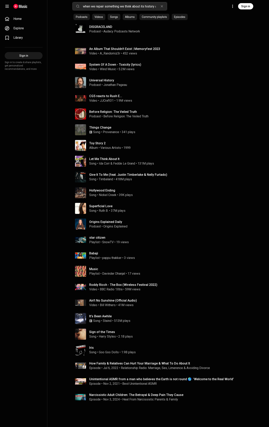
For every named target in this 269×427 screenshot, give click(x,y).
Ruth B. (103, 211)
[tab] (81, 17)
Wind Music (108, 69)
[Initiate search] (78, 6)
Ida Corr (104, 163)
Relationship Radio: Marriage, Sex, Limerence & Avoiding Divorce (165, 368)
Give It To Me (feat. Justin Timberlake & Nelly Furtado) (128, 175)
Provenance (111, 132)
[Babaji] (159, 255)
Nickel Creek (107, 195)
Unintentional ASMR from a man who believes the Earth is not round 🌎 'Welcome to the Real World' (161, 379)
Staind (107, 321)
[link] (24, 19)
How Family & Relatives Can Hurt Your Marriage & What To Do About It (139, 363)
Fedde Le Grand (124, 163)
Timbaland (106, 179)
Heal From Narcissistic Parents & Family (150, 399)
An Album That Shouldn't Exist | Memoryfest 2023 (124, 49)
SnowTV (108, 242)
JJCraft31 (107, 100)
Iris (91, 348)
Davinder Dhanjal (113, 273)
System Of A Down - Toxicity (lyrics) (115, 64)
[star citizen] (159, 240)
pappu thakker (112, 258)
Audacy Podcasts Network (121, 31)
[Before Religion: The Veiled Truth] (159, 114)
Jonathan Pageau (115, 85)
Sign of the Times (102, 332)
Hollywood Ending (102, 190)
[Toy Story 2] (159, 145)
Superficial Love (100, 206)
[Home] (20, 6)
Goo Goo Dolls (109, 352)
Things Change (100, 127)
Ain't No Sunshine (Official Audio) (113, 300)
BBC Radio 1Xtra (111, 289)
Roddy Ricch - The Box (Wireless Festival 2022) (123, 285)
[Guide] (7, 6)
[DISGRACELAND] (158, 29)
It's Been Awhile (100, 316)
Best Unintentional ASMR (139, 384)
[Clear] (162, 6)
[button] (80, 29)
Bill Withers (108, 305)
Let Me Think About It (104, 159)
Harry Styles (107, 336)
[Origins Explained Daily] (159, 224)
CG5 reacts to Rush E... (105, 96)
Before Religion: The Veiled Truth (125, 116)
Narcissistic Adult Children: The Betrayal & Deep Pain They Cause (136, 395)
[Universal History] (159, 82)
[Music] (159, 271)
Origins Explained (115, 226)
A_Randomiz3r (110, 53)
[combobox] (125, 6)
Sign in (245, 6)
